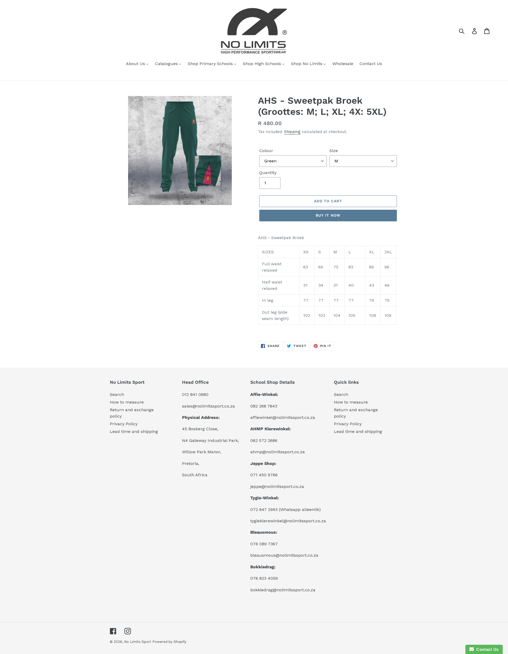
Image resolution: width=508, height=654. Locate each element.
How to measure (127, 402)
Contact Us (486, 649)
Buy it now (328, 215)
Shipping (292, 131)
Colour (266, 150)
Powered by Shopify (169, 642)
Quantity (267, 172)
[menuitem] (137, 64)
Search (117, 394)
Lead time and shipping (134, 431)
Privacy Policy (124, 423)
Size (333, 150)
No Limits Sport (137, 642)
